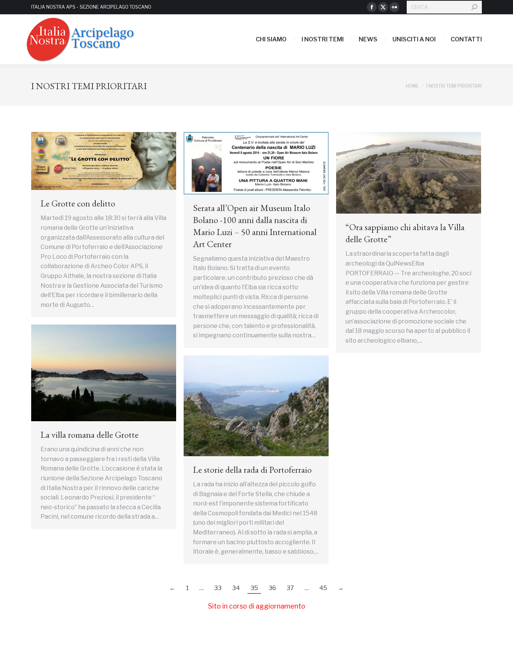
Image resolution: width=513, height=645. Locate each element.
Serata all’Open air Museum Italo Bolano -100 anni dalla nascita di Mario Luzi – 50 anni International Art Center (255, 226)
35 (254, 588)
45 (323, 588)
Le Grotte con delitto (78, 203)
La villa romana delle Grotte (90, 434)
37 (290, 588)
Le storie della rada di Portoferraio (252, 469)
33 (218, 588)
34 (236, 588)
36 (272, 588)
